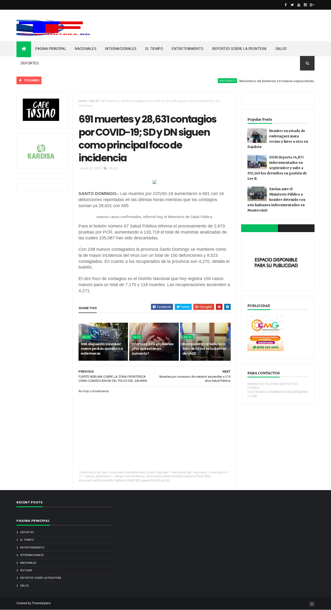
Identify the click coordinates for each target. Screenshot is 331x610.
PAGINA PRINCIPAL (50, 49)
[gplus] (312, 5)
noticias (26, 570)
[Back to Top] (312, 604)
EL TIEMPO (154, 49)
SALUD (281, 49)
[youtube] (298, 5)
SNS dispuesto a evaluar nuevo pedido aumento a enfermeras (102, 349)
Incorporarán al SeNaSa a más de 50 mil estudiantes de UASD (204, 349)
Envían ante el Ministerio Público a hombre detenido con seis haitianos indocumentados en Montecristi (276, 199)
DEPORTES (30, 63)
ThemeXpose (41, 603)
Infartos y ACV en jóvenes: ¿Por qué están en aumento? (153, 349)
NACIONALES (85, 49)
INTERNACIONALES (121, 49)
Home (83, 101)
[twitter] (292, 5)
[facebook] (285, 5)
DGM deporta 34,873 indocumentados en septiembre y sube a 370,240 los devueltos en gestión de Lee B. (277, 168)
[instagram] (305, 5)
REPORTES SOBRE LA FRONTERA (239, 49)
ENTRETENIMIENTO (188, 49)
